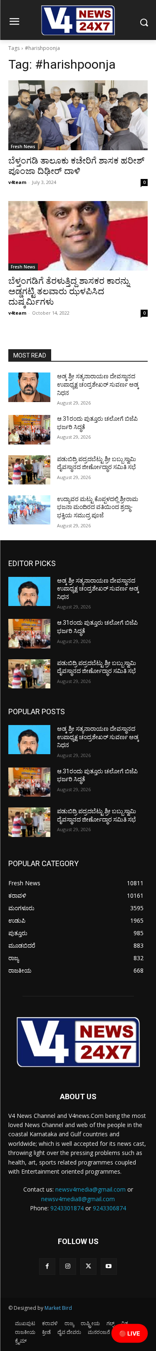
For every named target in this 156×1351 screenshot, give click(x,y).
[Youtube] (109, 1266)
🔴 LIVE (129, 1333)
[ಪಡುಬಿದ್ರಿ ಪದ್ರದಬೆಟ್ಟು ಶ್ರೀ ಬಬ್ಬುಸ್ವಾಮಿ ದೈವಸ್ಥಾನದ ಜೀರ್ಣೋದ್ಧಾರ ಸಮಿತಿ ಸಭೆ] (29, 469)
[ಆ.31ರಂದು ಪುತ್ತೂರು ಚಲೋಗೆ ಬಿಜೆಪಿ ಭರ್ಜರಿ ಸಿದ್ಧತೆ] (29, 429)
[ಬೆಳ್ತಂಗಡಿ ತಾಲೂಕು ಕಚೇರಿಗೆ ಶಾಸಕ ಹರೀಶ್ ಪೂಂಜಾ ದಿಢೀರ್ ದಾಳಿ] (78, 115)
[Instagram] (67, 1266)
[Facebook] (47, 1266)
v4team (17, 182)
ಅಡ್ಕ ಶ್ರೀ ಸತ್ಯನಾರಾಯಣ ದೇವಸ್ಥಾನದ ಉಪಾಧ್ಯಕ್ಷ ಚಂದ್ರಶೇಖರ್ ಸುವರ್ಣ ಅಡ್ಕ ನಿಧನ (98, 384)
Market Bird (58, 1307)
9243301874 (67, 1208)
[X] (88, 1266)
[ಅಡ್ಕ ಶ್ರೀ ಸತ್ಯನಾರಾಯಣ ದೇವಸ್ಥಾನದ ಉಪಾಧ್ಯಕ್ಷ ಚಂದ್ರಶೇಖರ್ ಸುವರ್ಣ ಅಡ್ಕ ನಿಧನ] (29, 387)
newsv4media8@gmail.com (78, 1199)
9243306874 (109, 1208)
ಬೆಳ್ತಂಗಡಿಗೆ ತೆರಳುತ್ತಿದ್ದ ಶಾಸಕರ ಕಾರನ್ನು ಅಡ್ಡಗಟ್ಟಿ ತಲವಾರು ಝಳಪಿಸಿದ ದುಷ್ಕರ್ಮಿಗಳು (68, 291)
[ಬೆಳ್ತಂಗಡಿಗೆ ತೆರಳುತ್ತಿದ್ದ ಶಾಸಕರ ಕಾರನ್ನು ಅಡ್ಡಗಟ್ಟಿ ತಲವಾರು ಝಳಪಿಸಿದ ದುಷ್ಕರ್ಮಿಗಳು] (78, 236)
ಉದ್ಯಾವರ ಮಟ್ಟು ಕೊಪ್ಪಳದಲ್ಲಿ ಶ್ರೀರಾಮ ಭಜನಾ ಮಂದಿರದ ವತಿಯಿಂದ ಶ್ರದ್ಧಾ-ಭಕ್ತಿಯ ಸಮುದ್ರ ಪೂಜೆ (97, 507)
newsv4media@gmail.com (90, 1189)
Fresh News (23, 146)
